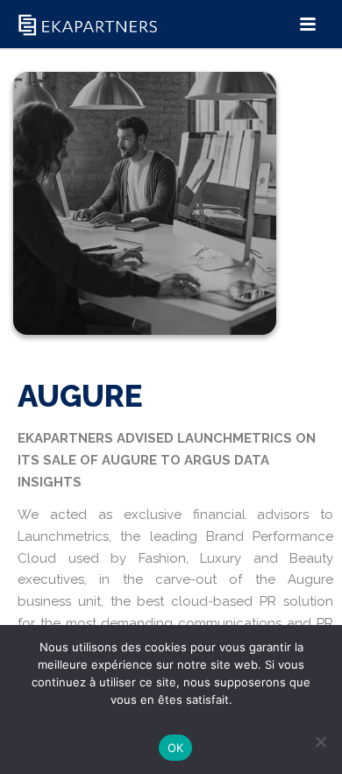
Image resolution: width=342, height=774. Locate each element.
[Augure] (144, 224)
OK (175, 748)
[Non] (320, 741)
